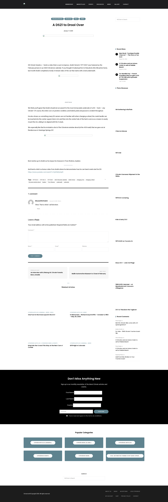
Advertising (124, 491)
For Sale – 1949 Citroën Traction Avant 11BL (127, 332)
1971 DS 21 (35, 180)
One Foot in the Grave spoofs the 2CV (41, 315)
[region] (127, 35)
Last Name (70, 399)
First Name (70, 392)
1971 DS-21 (43, 180)
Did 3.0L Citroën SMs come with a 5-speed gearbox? (126, 324)
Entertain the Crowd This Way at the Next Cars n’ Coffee (45, 346)
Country (70, 405)
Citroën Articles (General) (36, 312)
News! (109, 4)
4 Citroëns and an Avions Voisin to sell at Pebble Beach (126, 341)
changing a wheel (90, 180)
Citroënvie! (68, 19)
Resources (100, 4)
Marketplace (81, 4)
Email (57, 246)
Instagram (86, 493)
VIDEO (82, 19)
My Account (109, 496)
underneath (59, 182)
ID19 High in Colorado (77, 346)
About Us (108, 491)
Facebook (81, 493)
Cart (117, 496)
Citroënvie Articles (57, 19)
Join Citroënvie (135, 491)
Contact (126, 4)
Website (84, 246)
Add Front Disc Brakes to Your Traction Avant (124, 358)
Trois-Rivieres (51, 182)
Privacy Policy (126, 496)
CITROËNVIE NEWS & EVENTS (49, 343)
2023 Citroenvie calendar (61, 180)
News (76, 19)
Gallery (117, 4)
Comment (31, 230)
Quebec (44, 182)
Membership (69, 4)
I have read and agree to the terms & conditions (85, 416)
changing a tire (80, 180)
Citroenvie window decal (35, 182)
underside (66, 182)
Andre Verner (72, 180)
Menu (142, 4)
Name (30, 246)
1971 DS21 (50, 180)
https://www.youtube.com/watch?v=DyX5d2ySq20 (45, 172)
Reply (38, 208)
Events (91, 4)
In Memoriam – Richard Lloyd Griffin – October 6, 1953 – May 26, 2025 (89, 316)
